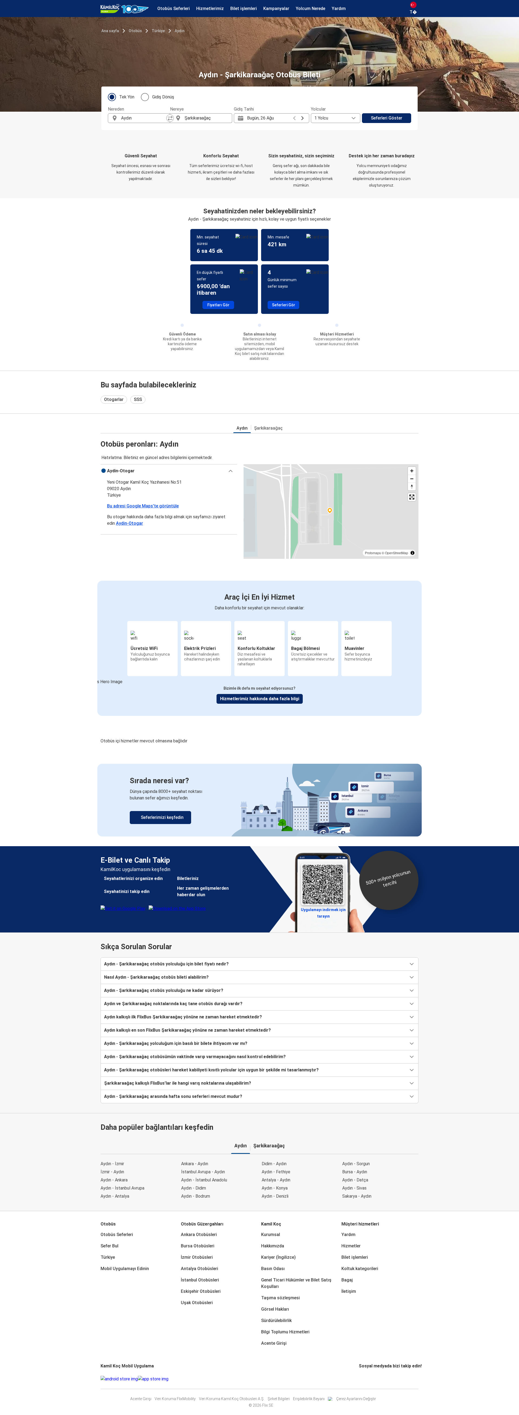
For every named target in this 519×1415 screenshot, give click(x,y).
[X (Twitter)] (366, 1378)
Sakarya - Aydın (356, 1196)
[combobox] (144, 118)
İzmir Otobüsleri (197, 1257)
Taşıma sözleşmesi (280, 1297)
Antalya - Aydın (276, 1180)
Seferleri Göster (386, 118)
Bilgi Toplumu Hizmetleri (285, 1331)
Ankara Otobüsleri (199, 1234)
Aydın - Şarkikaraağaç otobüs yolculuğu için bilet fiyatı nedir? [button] (166, 963)
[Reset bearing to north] (412, 486)
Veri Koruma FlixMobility (175, 1399)
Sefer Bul (109, 1245)
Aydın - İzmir (112, 1163)
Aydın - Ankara (114, 1180)
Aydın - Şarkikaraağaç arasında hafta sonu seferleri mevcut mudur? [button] (173, 1096)
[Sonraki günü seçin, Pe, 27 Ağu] (302, 118)
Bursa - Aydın (354, 1171)
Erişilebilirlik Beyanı (309, 1399)
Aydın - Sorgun (356, 1163)
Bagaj (347, 1280)
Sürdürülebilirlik (276, 1320)
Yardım (348, 1234)
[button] (169, 470)
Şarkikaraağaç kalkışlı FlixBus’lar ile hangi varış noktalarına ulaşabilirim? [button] (177, 1083)
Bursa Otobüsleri (197, 1245)
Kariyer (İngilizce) (278, 1257)
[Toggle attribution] (412, 553)
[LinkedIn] (364, 1378)
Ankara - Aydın (194, 1163)
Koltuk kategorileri (359, 1268)
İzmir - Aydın (112, 1171)
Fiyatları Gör (218, 305)
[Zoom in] (412, 471)
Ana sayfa (110, 31)
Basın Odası (273, 1268)
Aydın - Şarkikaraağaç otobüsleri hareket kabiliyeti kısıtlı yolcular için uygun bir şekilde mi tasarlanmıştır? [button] (211, 1069)
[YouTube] (363, 1378)
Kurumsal (270, 1234)
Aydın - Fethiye (276, 1171)
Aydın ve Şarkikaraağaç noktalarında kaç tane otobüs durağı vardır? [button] (173, 1003)
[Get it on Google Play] (119, 1379)
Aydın (180, 31)
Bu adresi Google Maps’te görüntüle (143, 506)
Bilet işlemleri (354, 1257)
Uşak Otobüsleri (197, 1302)
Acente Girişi (274, 1343)
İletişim (348, 1291)
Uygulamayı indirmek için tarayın (323, 911)
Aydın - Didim (193, 1188)
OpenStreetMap (396, 552)
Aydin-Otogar (129, 523)
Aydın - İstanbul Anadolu (204, 1180)
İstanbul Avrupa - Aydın (203, 1171)
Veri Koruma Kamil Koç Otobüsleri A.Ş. (231, 1399)
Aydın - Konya (275, 1188)
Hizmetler (351, 1245)
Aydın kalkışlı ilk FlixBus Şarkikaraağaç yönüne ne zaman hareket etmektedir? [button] (183, 1016)
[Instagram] (361, 1378)
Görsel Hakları (275, 1309)
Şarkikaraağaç (268, 428)
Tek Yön (126, 96)
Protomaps (373, 552)
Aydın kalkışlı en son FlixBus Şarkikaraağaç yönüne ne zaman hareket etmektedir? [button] (187, 1030)
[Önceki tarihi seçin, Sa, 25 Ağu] (294, 118)
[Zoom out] (412, 479)
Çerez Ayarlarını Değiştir (356, 1399)
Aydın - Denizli (275, 1196)
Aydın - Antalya (115, 1196)
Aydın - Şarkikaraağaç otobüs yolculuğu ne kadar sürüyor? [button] (163, 990)
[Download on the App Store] (153, 1379)
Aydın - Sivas (354, 1188)
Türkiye (158, 31)
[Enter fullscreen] (412, 497)
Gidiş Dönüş (163, 96)
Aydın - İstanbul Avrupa (122, 1188)
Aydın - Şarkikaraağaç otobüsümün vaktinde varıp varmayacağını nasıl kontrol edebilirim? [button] (195, 1056)
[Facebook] (359, 1378)
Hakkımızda (272, 1245)
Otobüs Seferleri (117, 1234)
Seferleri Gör (283, 305)
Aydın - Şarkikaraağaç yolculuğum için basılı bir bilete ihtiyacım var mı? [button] (175, 1043)
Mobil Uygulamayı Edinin (125, 1268)
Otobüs (135, 31)
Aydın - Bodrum (195, 1196)
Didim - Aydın (274, 1163)
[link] (259, 800)
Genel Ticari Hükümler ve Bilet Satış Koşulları (296, 1283)
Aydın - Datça (355, 1180)
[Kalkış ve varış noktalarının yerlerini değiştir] (170, 118)
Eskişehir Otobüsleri (201, 1291)
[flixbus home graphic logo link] (124, 8)
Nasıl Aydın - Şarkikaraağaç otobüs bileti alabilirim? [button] (156, 977)
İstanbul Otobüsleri (200, 1280)
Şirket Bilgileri (279, 1399)
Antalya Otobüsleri (199, 1268)
